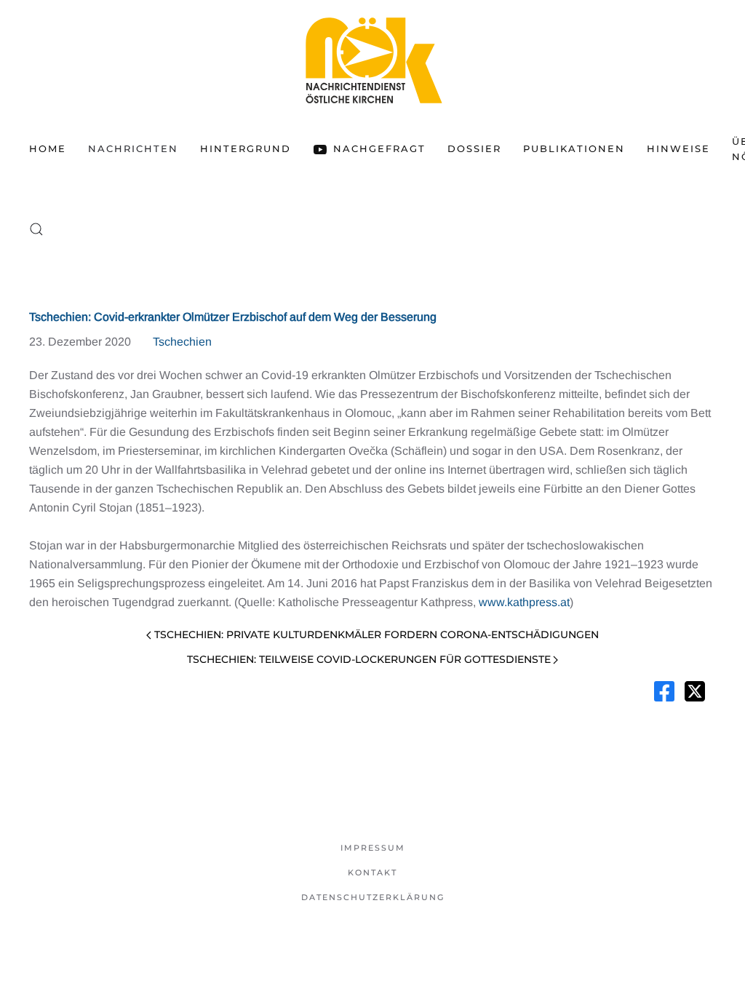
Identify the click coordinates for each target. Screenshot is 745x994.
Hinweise (678, 148)
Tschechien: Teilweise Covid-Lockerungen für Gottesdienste (369, 659)
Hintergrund (245, 148)
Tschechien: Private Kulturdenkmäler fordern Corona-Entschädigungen (376, 634)
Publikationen (574, 148)
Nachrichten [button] (133, 148)
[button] (36, 229)
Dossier (474, 148)
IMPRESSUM (372, 848)
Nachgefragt (379, 148)
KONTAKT (372, 872)
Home (47, 148)
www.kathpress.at (524, 602)
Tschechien (182, 341)
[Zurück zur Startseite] (372, 60)
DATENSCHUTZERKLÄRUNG (373, 897)
